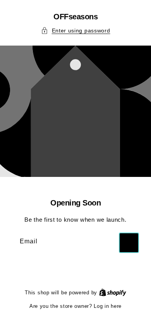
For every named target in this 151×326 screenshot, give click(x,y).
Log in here (108, 306)
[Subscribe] (129, 243)
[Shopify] (112, 292)
